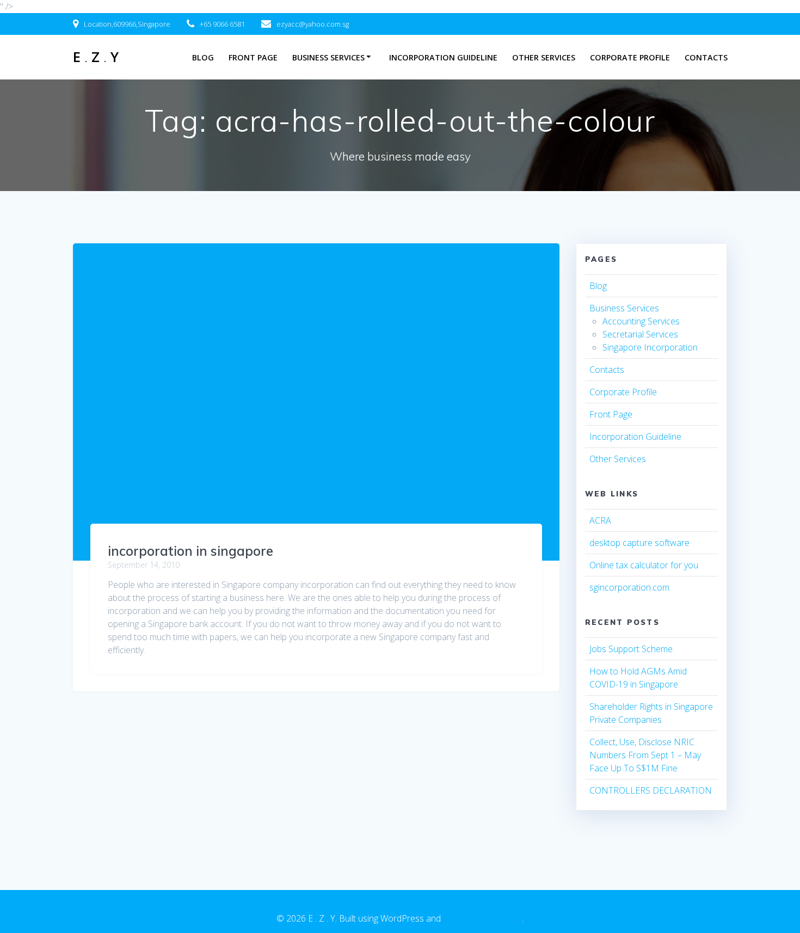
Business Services (328, 57)
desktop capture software (639, 543)
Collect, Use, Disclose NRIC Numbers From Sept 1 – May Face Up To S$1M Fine (645, 755)
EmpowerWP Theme (482, 918)
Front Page (253, 57)
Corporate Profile (630, 57)
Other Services (543, 57)
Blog (203, 57)
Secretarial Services (640, 334)
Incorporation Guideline (443, 57)
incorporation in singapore (190, 551)
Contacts (706, 57)
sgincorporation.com (629, 587)
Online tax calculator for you (643, 565)
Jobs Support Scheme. (631, 649)
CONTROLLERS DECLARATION (650, 790)
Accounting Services (641, 321)
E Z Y (96, 57)
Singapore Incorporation (650, 347)
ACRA (600, 520)
